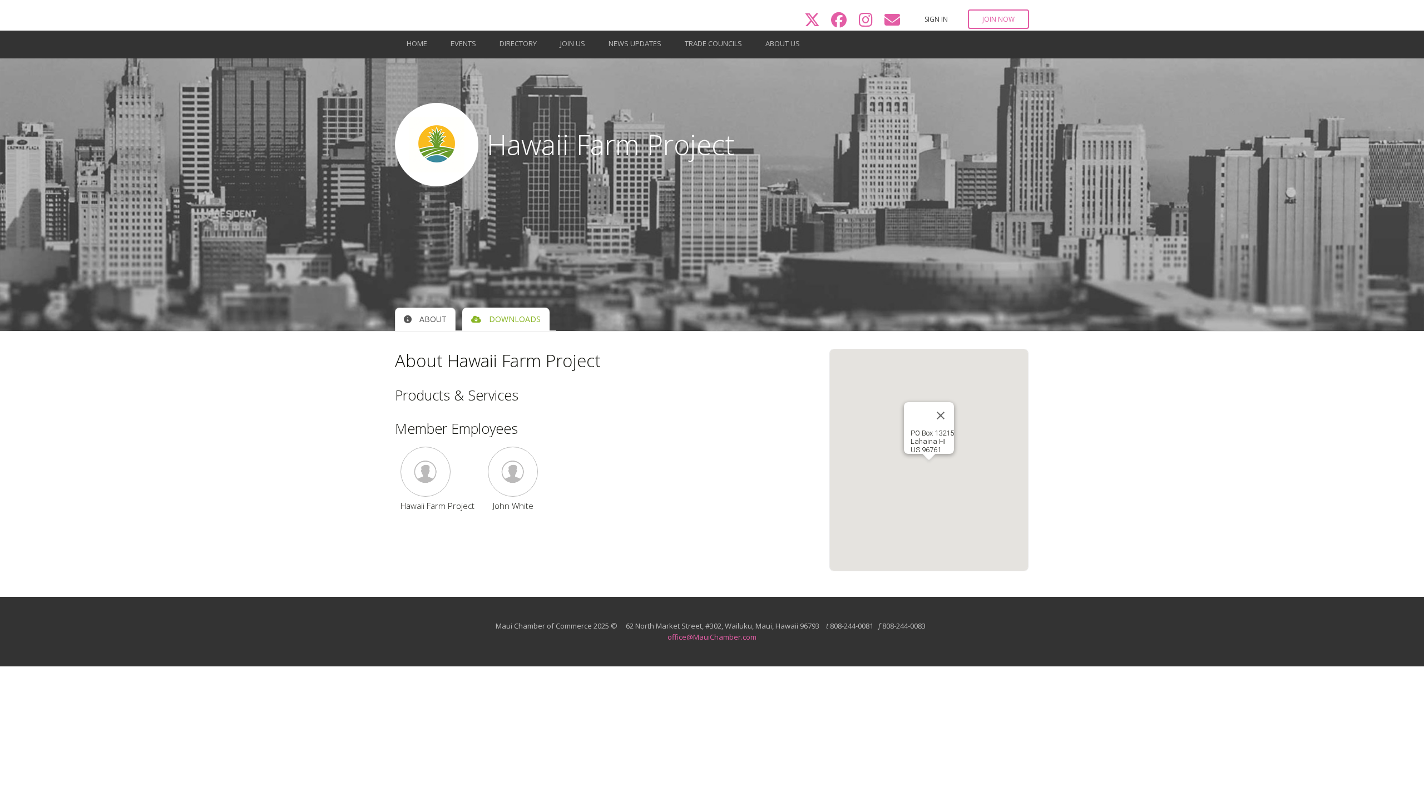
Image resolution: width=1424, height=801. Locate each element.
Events (463, 43)
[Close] (940, 415)
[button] (437, 472)
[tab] (425, 319)
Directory (518, 43)
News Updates (635, 43)
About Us (782, 43)
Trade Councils (713, 43)
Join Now (998, 19)
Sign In (936, 19)
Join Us (572, 43)
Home (417, 43)
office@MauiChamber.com (712, 637)
